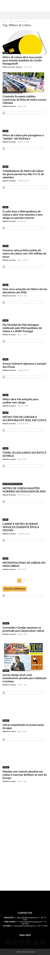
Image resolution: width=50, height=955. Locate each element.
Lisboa (5, 53)
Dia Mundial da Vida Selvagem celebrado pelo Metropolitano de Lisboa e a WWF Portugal (22, 328)
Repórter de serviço (9, 106)
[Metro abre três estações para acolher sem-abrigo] (25, 385)
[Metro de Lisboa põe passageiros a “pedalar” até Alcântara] (25, 122)
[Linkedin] (21, 942)
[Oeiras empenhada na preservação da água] (25, 706)
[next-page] (30, 580)
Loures (5, 246)
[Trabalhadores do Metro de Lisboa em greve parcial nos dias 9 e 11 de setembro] (25, 157)
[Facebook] (7, 942)
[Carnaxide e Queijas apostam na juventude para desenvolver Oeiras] (25, 609)
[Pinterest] (28, 942)
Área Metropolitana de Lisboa (12, 92)
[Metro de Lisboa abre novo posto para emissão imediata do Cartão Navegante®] (25, 42)
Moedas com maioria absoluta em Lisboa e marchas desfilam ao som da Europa (25, 774)
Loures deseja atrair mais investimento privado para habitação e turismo (25, 678)
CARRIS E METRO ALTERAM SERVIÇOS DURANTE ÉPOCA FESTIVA (21, 527)
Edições (5, 623)
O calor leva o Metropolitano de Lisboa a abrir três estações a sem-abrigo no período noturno (23, 214)
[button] (4, 15)
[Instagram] (14, 942)
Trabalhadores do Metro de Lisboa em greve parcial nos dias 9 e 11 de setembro (23, 174)
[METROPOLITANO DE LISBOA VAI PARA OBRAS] (25, 549)
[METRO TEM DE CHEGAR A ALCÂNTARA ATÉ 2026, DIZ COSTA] (25, 412)
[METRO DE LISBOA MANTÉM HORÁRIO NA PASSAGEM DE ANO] (25, 475)
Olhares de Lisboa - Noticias (12, 67)
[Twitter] (35, 942)
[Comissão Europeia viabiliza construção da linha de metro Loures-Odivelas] (25, 82)
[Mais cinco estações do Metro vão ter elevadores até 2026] (25, 275)
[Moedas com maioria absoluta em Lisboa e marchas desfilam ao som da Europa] (25, 753)
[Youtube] (42, 942)
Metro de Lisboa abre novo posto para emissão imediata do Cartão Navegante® (22, 60)
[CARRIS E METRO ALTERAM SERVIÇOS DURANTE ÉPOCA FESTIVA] (25, 510)
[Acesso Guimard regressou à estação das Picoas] (25, 350)
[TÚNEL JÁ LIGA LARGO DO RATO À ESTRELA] (25, 439)
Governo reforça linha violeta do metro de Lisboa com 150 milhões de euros (24, 253)
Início (4, 21)
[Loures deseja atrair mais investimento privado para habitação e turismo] (25, 656)
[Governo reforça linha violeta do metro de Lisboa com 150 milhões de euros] (25, 237)
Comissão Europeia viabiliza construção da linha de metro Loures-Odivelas (25, 99)
